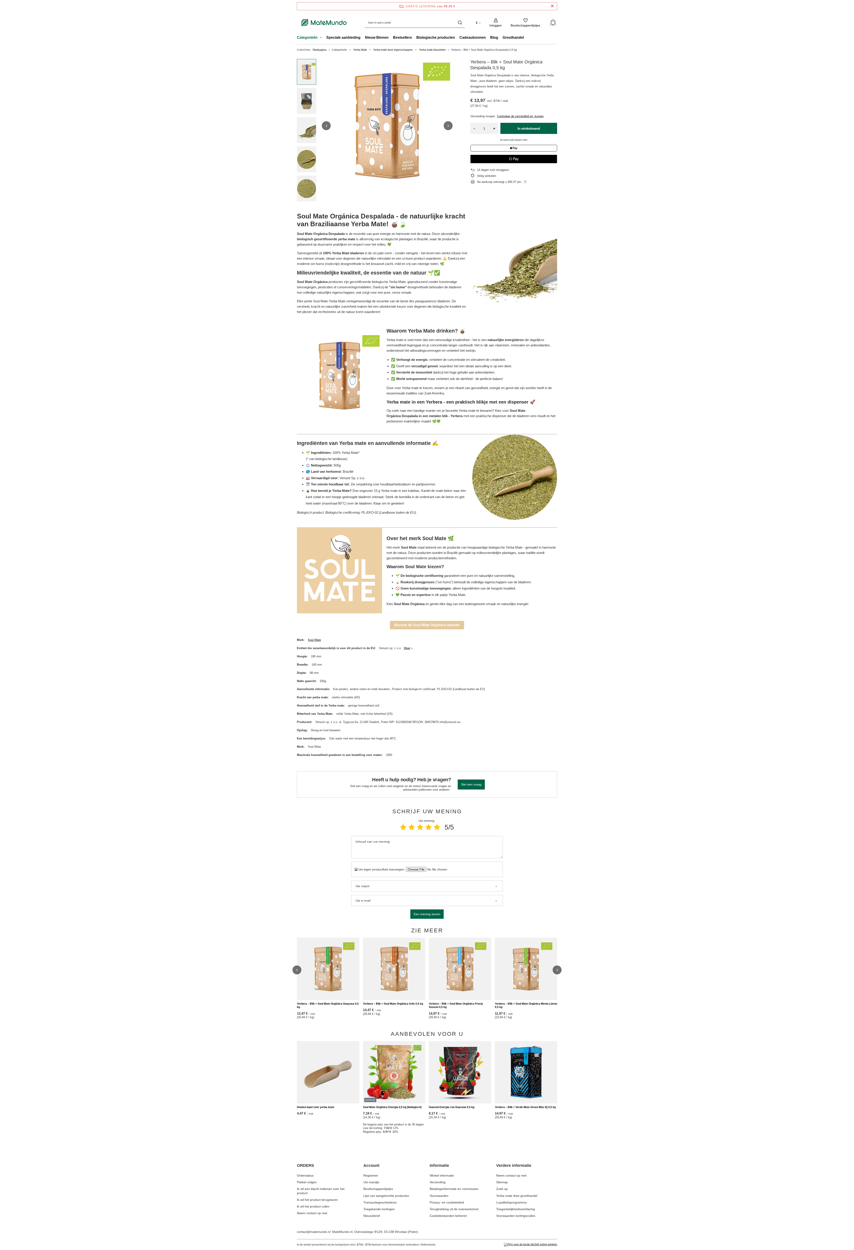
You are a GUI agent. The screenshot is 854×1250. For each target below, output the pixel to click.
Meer (407, 648)
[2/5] (412, 827)
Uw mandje (371, 1182)
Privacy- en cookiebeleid (447, 1202)
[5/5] (437, 827)
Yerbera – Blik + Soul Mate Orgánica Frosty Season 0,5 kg (456, 1005)
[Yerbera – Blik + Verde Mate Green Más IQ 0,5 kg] (526, 1072)
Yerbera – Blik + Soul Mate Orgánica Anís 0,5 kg (393, 1003)
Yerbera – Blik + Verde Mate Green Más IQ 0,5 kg (525, 1107)
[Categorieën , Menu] (322, 38)
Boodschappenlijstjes (378, 1189)
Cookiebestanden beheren (448, 1216)
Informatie (439, 1165)
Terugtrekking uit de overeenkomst (454, 1209)
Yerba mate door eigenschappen (393, 49)
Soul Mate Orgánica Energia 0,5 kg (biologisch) (392, 1107)
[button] (326, 125)
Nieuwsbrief (371, 1216)
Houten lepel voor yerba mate (315, 1107)
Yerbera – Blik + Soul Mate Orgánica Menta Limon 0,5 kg (526, 1005)
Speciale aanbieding (343, 37)
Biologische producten (435, 37)
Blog (494, 37)
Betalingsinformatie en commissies (454, 1189)
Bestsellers (402, 37)
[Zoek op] (460, 23)
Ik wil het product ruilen (313, 1206)
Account (371, 1165)
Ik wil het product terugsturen (317, 1200)
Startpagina (319, 49)
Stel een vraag (471, 784)
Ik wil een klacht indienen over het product (320, 1191)
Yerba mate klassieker (432, 49)
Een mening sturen (427, 914)
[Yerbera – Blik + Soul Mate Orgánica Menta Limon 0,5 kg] (526, 969)
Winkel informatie (442, 1175)
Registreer (370, 1175)
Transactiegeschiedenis (380, 1202)
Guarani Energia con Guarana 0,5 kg (451, 1107)
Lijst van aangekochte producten (386, 1195)
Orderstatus (305, 1175)
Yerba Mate (360, 49)
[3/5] (420, 827)
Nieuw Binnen (377, 37)
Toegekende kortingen (379, 1209)
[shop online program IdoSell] (530, 1244)
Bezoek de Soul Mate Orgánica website (427, 625)
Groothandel (513, 37)
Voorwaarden (439, 1195)
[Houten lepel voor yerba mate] (328, 1072)
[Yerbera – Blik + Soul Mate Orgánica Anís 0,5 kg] (394, 969)
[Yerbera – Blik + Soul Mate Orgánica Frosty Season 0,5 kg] (460, 969)
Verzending (437, 1182)
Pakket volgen (307, 1182)
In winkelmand (529, 128)
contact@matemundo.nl (313, 1232)
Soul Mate (314, 640)
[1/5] (403, 827)
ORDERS (305, 1165)
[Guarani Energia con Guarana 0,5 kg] (460, 1072)
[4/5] (428, 827)
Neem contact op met (312, 1213)
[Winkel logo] (324, 22)
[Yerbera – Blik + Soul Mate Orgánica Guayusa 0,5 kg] (328, 969)
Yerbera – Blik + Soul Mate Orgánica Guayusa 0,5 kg (328, 1005)
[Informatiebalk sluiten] (552, 6)
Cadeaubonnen (472, 37)
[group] (387, 125)
